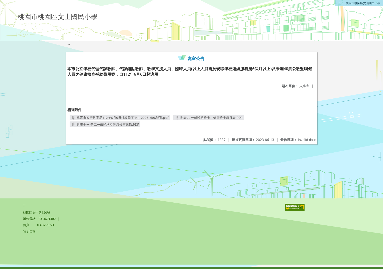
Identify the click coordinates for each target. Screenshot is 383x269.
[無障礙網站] (295, 209)
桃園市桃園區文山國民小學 (363, 3)
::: (339, 3)
